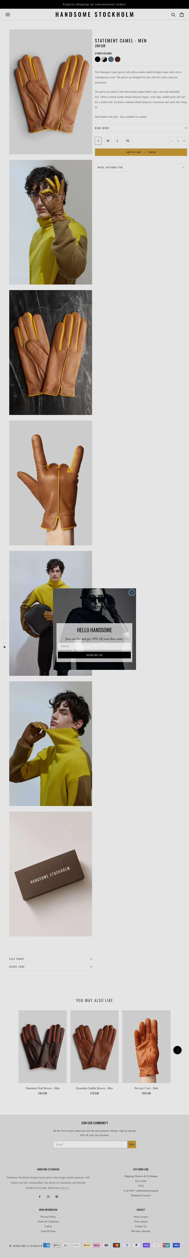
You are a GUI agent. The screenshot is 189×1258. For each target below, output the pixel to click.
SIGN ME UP (94, 655)
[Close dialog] (132, 592)
